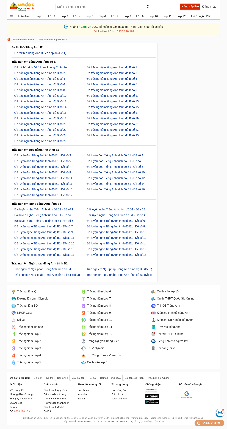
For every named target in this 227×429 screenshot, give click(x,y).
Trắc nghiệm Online (23, 39)
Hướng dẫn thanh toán (56, 402)
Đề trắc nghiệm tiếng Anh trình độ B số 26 (40, 141)
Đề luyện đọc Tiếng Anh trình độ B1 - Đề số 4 (115, 155)
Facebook (83, 390)
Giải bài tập (118, 394)
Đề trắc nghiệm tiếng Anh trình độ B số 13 (113, 101)
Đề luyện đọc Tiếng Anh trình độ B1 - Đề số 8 (115, 166)
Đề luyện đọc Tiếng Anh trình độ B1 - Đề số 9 (42, 172)
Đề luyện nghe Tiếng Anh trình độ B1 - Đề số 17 (44, 254)
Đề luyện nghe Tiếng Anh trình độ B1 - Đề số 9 (43, 232)
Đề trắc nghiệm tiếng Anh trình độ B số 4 (39, 78)
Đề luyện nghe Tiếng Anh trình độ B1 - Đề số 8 (116, 226)
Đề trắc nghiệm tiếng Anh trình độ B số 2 (39, 73)
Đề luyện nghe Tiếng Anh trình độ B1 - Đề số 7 (43, 226)
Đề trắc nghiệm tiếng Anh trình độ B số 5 (112, 78)
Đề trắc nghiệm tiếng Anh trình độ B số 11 (113, 95)
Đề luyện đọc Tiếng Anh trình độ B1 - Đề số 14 (116, 183)
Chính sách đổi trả (54, 407)
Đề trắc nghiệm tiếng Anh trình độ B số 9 (112, 90)
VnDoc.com (9, 39)
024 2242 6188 (175, 418)
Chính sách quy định (55, 390)
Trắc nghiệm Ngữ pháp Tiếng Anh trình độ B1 (42, 269)
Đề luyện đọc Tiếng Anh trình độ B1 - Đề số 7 (42, 166)
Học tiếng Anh (119, 390)
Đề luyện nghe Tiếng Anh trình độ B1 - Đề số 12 (116, 237)
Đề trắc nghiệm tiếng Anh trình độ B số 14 (40, 107)
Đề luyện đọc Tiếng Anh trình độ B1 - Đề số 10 (116, 172)
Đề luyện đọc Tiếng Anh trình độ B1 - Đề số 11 (43, 178)
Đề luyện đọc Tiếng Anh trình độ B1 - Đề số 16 (116, 189)
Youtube (82, 394)
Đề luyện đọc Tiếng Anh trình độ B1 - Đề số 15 (43, 189)
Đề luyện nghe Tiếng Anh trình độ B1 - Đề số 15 (44, 249)
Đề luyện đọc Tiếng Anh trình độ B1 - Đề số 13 (43, 183)
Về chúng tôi (17, 390)
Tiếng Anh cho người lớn (51, 39)
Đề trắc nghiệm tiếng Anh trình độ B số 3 (112, 73)
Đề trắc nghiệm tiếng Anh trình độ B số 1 (112, 67)
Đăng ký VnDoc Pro (21, 398)
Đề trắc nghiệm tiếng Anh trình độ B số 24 (40, 135)
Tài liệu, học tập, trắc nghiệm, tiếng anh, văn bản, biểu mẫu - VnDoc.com (31, 6)
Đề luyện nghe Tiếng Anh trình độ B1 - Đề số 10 (116, 232)
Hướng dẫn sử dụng (21, 394)
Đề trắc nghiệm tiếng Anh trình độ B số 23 (113, 129)
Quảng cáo (16, 402)
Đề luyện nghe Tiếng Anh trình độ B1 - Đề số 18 (116, 254)
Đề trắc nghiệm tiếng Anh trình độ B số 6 (39, 84)
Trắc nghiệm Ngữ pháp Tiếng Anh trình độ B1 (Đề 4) (119, 274)
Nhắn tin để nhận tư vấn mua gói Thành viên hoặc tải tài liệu (116, 26)
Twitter (81, 398)
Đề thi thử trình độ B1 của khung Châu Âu (40, 67)
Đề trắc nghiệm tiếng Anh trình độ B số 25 (113, 135)
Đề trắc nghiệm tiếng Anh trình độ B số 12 (40, 101)
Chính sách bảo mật (55, 398)
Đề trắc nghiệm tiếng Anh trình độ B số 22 (40, 129)
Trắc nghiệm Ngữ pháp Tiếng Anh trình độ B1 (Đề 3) (47, 274)
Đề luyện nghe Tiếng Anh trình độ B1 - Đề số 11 (44, 237)
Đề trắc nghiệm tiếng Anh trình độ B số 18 (40, 118)
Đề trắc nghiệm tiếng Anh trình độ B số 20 (40, 124)
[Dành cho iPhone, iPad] (152, 397)
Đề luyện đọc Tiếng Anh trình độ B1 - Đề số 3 (42, 155)
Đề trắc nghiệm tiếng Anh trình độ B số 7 (112, 84)
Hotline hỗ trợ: (116, 31)
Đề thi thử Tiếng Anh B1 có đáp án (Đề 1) (40, 53)
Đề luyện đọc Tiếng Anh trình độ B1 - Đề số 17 (43, 195)
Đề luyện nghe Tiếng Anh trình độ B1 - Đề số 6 (116, 220)
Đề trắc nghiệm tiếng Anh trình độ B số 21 (113, 124)
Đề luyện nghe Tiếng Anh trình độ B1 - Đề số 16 (116, 249)
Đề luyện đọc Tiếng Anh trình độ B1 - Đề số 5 (42, 161)
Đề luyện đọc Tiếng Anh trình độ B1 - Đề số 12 (116, 178)
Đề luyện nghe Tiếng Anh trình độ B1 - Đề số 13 (44, 243)
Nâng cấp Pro (190, 6)
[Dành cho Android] (152, 403)
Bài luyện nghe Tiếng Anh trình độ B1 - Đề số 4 (116, 215)
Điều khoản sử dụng (55, 394)
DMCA (47, 411)
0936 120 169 (22, 411)
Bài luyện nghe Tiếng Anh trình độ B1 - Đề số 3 (43, 215)
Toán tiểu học (119, 398)
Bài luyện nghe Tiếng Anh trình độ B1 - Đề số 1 (43, 209)
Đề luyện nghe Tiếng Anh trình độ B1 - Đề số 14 (116, 243)
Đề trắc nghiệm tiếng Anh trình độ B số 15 (113, 107)
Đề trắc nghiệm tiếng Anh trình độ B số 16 (40, 112)
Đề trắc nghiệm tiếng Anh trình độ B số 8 (39, 90)
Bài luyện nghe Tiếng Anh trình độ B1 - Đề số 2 (116, 209)
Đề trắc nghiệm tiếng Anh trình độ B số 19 (113, 118)
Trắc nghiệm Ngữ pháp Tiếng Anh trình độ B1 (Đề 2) (119, 269)
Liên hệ (14, 407)
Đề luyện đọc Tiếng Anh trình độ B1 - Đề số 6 (115, 161)
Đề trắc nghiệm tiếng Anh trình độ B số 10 (40, 95)
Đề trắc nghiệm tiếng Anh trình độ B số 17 (113, 112)
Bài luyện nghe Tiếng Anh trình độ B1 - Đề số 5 (43, 220)
